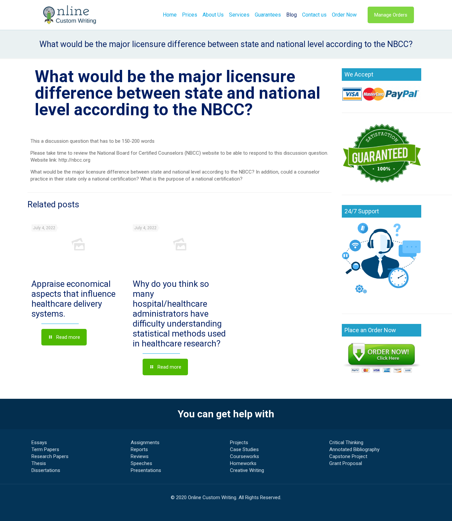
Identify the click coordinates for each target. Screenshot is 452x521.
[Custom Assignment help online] (70, 15)
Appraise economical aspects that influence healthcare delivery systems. (73, 299)
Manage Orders (390, 15)
